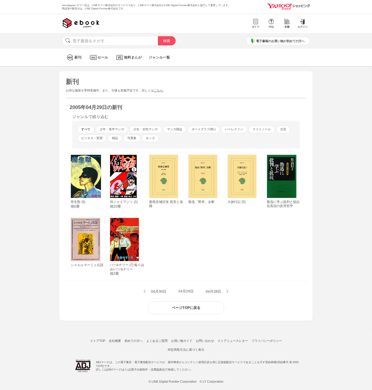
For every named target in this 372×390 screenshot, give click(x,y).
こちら (158, 90)
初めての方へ (134, 341)
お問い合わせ (205, 341)
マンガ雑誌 (174, 129)
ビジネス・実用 (91, 138)
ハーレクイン (234, 129)
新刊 (77, 57)
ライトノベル (262, 129)
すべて (85, 129)
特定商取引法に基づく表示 (186, 349)
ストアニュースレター (233, 341)
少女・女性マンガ (145, 129)
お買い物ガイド (181, 341)
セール (102, 57)
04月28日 (214, 291)
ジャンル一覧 (159, 57)
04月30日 (158, 291)
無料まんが (133, 57)
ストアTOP (97, 341)
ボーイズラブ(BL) (204, 129)
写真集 (131, 138)
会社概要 (115, 341)
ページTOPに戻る (186, 308)
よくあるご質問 (157, 341)
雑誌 (115, 138)
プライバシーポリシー (267, 341)
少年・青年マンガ (112, 129)
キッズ (150, 138)
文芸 (283, 129)
